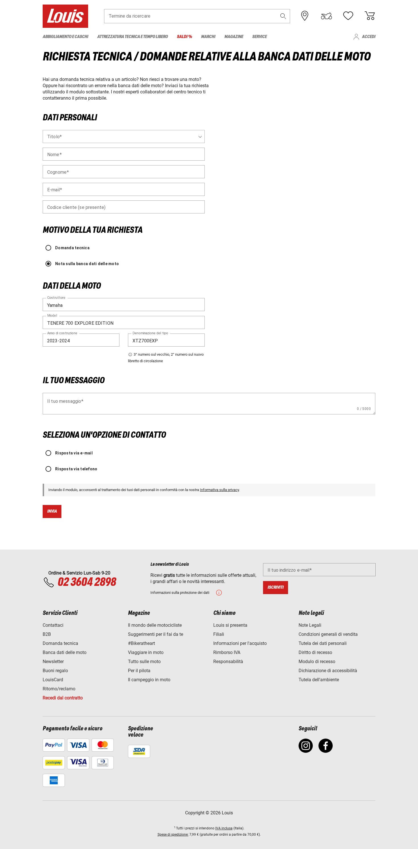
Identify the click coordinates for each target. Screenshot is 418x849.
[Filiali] (305, 16)
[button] (283, 16)
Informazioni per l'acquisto (240, 643)
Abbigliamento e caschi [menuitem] (65, 36)
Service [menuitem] (259, 36)
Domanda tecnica (72, 248)
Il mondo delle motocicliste (155, 625)
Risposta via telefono (76, 469)
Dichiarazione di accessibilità (328, 670)
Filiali (218, 634)
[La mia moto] (326, 16)
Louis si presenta (230, 625)
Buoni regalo (55, 670)
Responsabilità (228, 661)
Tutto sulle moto (144, 661)
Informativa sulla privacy (219, 490)
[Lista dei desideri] (348, 16)
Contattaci (53, 625)
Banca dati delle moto (64, 652)
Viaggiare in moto (146, 652)
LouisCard (53, 679)
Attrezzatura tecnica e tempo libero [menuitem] (132, 36)
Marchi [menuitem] (208, 36)
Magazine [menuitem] (233, 36)
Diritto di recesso (315, 652)
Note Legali (310, 625)
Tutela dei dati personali (323, 643)
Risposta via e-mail (74, 453)
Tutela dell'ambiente (319, 679)
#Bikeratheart (141, 643)
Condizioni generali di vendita (328, 634)
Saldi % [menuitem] (184, 36)
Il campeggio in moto (149, 679)
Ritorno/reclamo (59, 688)
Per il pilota (139, 670)
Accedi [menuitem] (368, 36)
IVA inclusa (224, 828)
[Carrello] (369, 16)
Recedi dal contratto (63, 698)
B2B (47, 634)
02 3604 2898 (86, 582)
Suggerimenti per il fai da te (155, 634)
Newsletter (53, 661)
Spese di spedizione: (173, 835)
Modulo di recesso (317, 661)
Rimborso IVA (226, 652)
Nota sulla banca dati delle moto (87, 263)
